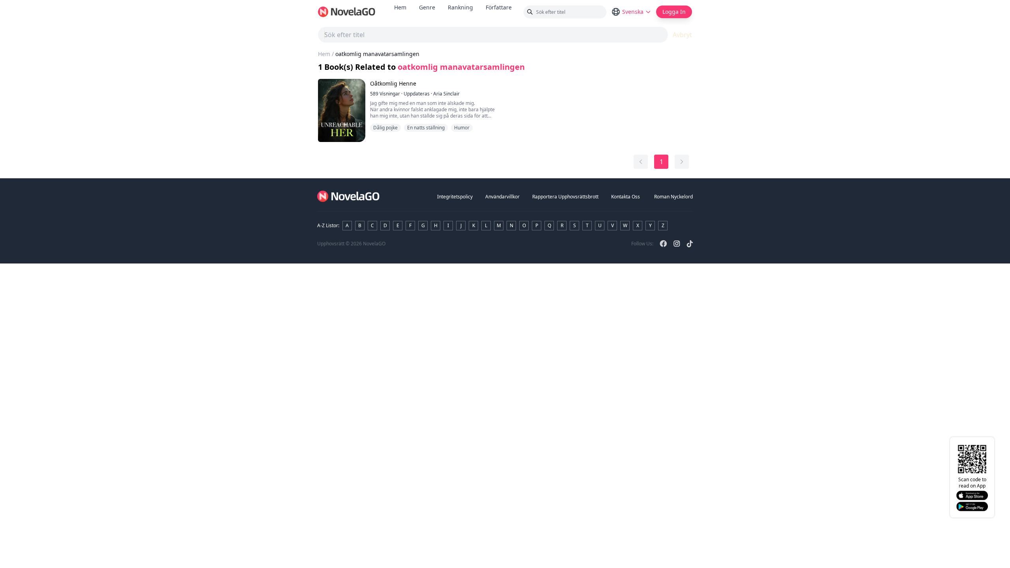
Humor (461, 127)
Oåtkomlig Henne (393, 83)
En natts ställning (426, 127)
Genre (427, 7)
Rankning (460, 7)
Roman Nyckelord (673, 196)
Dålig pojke (385, 127)
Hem (400, 7)
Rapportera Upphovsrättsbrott (565, 196)
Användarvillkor (502, 196)
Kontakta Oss (625, 196)
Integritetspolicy (455, 196)
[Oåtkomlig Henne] (341, 110)
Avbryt (682, 34)
